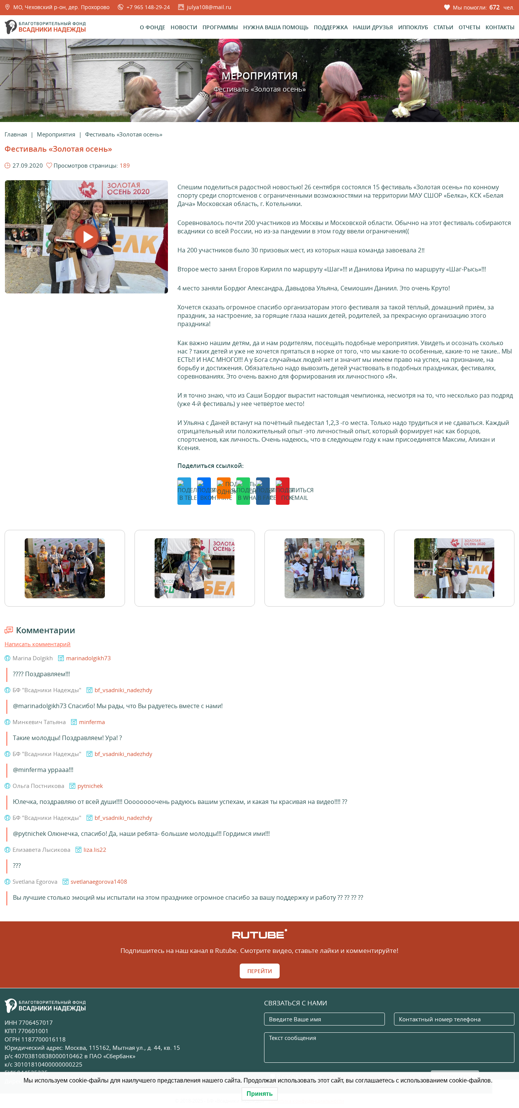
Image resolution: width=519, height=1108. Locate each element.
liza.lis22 (95, 849)
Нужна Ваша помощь (276, 27)
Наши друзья (373, 27)
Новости (184, 27)
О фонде (152, 27)
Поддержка (331, 27)
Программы (220, 27)
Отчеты (469, 27)
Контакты (500, 27)
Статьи (443, 27)
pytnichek (90, 785)
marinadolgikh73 (88, 658)
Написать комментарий (38, 644)
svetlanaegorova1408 (99, 881)
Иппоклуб (413, 27)
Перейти (259, 971)
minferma (92, 722)
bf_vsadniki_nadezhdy (123, 690)
